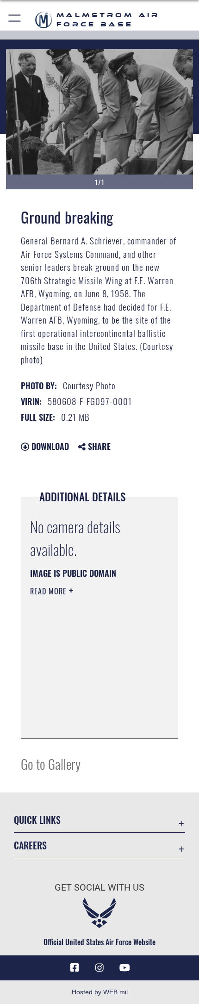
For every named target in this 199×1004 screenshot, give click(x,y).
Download (49, 446)
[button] (15, 19)
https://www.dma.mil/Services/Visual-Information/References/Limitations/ (86, 708)
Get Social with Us (99, 887)
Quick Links (37, 820)
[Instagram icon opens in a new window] (99, 968)
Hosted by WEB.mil (100, 992)
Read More (49, 591)
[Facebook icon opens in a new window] (74, 968)
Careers (30, 845)
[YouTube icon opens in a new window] (124, 968)
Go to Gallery (51, 763)
